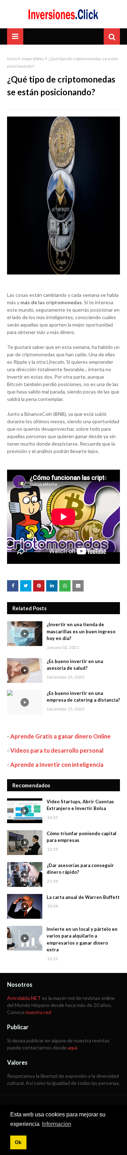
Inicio (12, 58)
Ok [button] (18, 1142)
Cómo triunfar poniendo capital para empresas (81, 837)
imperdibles (33, 58)
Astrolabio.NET (24, 998)
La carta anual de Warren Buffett (83, 897)
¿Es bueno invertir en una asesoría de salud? (75, 664)
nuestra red (38, 1012)
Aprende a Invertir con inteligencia (56, 764)
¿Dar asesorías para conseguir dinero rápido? (80, 868)
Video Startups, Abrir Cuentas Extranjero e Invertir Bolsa (80, 805)
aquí (72, 1047)
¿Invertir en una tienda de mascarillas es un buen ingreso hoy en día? (81, 631)
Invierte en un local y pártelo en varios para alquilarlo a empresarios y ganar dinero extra (82, 939)
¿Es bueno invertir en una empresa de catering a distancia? (83, 696)
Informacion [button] (56, 1124)
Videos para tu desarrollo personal (56, 750)
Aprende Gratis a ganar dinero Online (60, 736)
